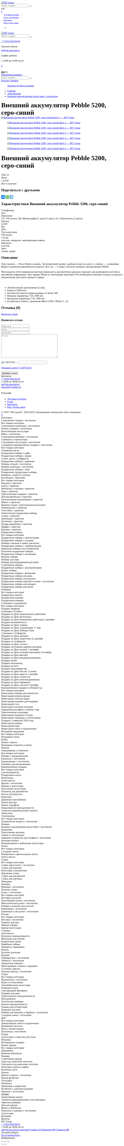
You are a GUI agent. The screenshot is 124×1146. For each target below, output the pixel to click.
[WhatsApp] (7, 197)
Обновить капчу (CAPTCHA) (16, 367)
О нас (10, 401)
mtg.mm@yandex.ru (11, 387)
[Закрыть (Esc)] (2, 1141)
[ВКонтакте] (3, 197)
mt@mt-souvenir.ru (10, 50)
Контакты (8, 20)
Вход (17, 1135)
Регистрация (8, 1135)
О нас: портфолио (11, 17)
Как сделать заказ (11, 23)
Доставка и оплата (11, 14)
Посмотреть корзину (11, 74)
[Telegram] (11, 197)
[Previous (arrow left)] (2, 1144)
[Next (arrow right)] (5, 1144)
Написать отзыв (9, 314)
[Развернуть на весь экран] (5, 1141)
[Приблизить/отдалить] (8, 1141)
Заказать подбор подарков (20, 85)
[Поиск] (31, 6)
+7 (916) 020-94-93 (10, 41)
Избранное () (48, 1129)
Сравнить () (62, 1129)
